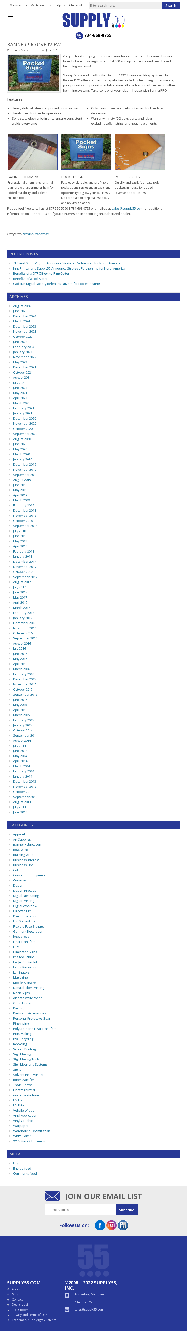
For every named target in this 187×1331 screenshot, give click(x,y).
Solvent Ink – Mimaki (28, 1074)
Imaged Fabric (23, 957)
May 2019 (20, 490)
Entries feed (22, 1168)
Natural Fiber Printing (28, 987)
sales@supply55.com (127, 208)
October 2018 (23, 520)
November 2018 (24, 515)
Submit (129, 1209)
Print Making (22, 1033)
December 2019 (24, 464)
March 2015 (21, 715)
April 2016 (20, 664)
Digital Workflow (25, 906)
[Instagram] (111, 1229)
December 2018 (24, 510)
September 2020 (25, 433)
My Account (39, 5)
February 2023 (23, 347)
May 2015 (20, 705)
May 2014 (20, 756)
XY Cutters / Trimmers (29, 1141)
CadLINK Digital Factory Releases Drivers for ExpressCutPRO (57, 283)
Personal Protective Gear (31, 1018)
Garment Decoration (28, 931)
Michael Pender (31, 50)
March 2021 (21, 403)
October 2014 (23, 730)
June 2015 (20, 699)
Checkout (75, 5)
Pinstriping (21, 1023)
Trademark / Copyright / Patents (34, 1320)
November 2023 (24, 331)
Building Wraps (24, 855)
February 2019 (23, 505)
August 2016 (22, 643)
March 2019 (21, 500)
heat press (21, 936)
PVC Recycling (23, 1039)
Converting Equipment (29, 875)
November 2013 (24, 786)
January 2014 (22, 776)
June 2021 (20, 387)
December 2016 (24, 623)
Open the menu (10, 16)
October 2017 (23, 572)
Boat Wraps (21, 849)
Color (17, 870)
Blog (15, 1294)
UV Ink (17, 1100)
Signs (17, 1069)
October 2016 (23, 633)
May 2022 (20, 362)
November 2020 (24, 423)
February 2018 (23, 551)
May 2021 (20, 393)
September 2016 (25, 638)
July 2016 (19, 648)
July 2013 (19, 807)
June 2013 (20, 812)
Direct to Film (22, 911)
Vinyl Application (25, 1115)
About (16, 1289)
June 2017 (20, 592)
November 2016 (24, 628)
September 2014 (25, 735)
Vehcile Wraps (23, 1110)
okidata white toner (27, 998)
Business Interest (26, 860)
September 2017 (25, 577)
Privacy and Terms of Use (29, 1315)
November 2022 (24, 357)
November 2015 (24, 684)
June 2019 (20, 485)
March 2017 (21, 607)
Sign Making (22, 1054)
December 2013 (24, 781)
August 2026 (22, 306)
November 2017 (24, 566)
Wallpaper (20, 1126)
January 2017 (22, 618)
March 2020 (21, 454)
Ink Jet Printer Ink (25, 962)
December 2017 (24, 561)
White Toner (22, 1136)
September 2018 (25, 526)
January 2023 (22, 352)
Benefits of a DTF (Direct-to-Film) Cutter (41, 273)
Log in (17, 1163)
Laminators (21, 972)
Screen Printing (24, 1049)
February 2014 (23, 771)
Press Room (20, 1310)
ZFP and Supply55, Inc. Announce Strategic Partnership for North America (66, 263)
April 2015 (20, 710)
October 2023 (23, 336)
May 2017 (20, 597)
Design (18, 885)
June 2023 (20, 341)
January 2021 (22, 413)
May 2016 (20, 658)
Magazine (20, 977)
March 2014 (21, 766)
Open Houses (23, 1003)
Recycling (20, 1044)
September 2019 (25, 474)
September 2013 (25, 797)
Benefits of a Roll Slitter (30, 278)
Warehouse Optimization (31, 1131)
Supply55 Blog (111, 20)
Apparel (19, 834)
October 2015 (23, 689)
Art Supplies (22, 839)
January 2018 (22, 556)
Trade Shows (23, 1085)
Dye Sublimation (25, 916)
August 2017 (22, 582)
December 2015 (24, 679)
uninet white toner (26, 1095)
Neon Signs (21, 993)
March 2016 (21, 669)
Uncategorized (24, 1090)
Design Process (24, 890)
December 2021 (24, 367)
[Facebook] (100, 1229)
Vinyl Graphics (23, 1120)
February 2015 (23, 720)
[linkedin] (123, 1229)
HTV (16, 947)
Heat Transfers (24, 941)
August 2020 (22, 439)
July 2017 (19, 587)
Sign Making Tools (26, 1059)
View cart (16, 5)
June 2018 (20, 536)
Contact (17, 1299)
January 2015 (22, 725)
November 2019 (24, 469)
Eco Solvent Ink (24, 921)
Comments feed (25, 1173)
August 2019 (22, 480)
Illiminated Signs (25, 952)
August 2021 (22, 377)
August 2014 (22, 740)
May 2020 (20, 449)
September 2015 (25, 694)
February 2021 (23, 408)
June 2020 (20, 444)
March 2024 (21, 321)
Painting (19, 1008)
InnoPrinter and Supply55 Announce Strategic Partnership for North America (69, 268)
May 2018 (20, 541)
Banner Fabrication (36, 234)
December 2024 (24, 316)
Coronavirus (22, 880)
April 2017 (20, 602)
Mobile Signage (24, 982)
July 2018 (19, 531)
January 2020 (22, 459)
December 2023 (24, 326)
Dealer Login (20, 1305)
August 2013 (22, 802)
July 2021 (19, 382)
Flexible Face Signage (29, 926)
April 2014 (20, 761)
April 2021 (20, 398)
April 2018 (20, 546)
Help (58, 5)
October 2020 (23, 428)
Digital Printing (23, 901)
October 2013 (23, 791)
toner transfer (23, 1080)
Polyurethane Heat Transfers (34, 1028)
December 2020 (24, 418)
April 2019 (20, 495)
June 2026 (20, 311)
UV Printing (21, 1105)
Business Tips (23, 865)
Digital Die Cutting (26, 895)
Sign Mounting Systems (30, 1064)
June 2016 (20, 653)
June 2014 (20, 751)
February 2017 (23, 612)
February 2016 (23, 674)
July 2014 (19, 745)
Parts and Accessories (29, 1013)
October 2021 (23, 372)
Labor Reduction (25, 967)
